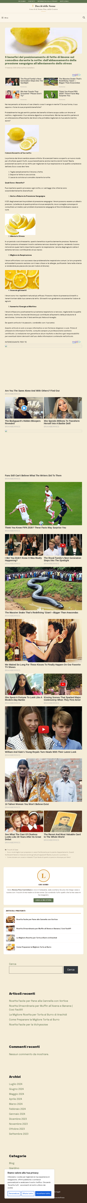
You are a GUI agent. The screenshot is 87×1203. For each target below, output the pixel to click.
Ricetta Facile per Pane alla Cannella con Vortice (38, 1001)
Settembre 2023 (18, 1134)
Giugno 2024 (16, 1089)
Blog (11, 1163)
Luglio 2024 (15, 1084)
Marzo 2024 (16, 1104)
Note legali (64, 1)
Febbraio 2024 (17, 1109)
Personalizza (14, 1193)
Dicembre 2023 (18, 1119)
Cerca (12, 964)
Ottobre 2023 (17, 1129)
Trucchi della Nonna (45, 5)
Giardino (14, 1168)
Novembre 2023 (18, 1124)
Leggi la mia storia (43, 900)
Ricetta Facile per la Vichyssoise (28, 1025)
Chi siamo (22, 1)
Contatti (31, 1)
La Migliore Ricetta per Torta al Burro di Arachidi (38, 1015)
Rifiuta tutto (28, 1193)
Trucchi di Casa (12, 850)
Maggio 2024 (16, 1094)
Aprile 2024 (15, 1099)
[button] (84, 18)
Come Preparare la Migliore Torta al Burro (34, 1020)
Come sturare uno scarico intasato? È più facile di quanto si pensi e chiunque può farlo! (39, 857)
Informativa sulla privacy (48, 1)
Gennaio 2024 (17, 1114)
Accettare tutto (43, 1193)
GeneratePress (58, 1197)
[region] (29, 1183)
